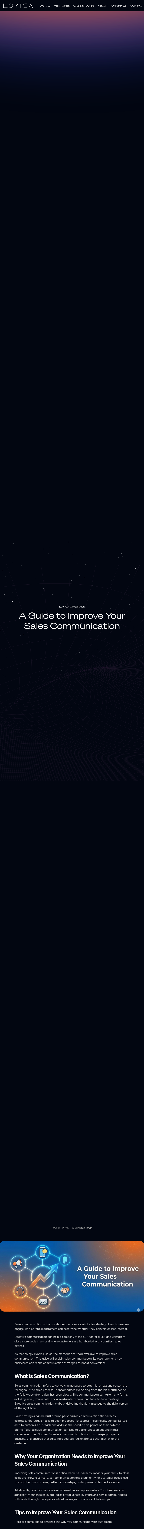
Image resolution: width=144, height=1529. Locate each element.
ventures (62, 5)
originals (119, 5)
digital (45, 5)
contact (137, 5)
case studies (83, 5)
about (103, 5)
